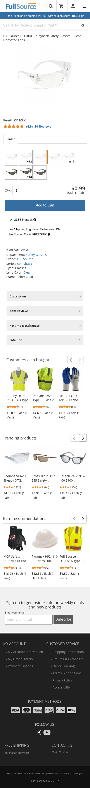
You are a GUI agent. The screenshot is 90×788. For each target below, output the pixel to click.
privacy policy (62, 680)
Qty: (8, 190)
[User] (73, 6)
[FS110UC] (54, 157)
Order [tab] (11, 139)
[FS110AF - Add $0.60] (40, 157)
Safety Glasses (36, 255)
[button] (71, 359)
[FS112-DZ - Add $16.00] (26, 172)
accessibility (62, 687)
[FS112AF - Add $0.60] (40, 172)
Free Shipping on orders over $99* (45, 16)
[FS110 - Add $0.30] (11, 157)
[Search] (83, 25)
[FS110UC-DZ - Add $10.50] (68, 157)
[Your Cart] (62, 6)
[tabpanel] (45, 193)
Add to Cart (45, 205)
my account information (25, 652)
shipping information (68, 652)
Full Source (25, 259)
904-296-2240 (60, 752)
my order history (20, 659)
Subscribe (63, 619)
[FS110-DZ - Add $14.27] (26, 157)
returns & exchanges (68, 659)
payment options (20, 666)
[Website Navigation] (84, 6)
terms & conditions (67, 673)
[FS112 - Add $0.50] (11, 172)
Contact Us (62, 745)
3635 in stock (23, 219)
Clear (27, 272)
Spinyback (24, 263)
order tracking (64, 666)
